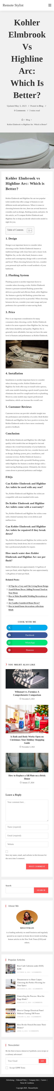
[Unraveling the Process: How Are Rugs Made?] (10, 999)
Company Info (34, 1080)
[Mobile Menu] (49, 5)
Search (8, 886)
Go (42, 1061)
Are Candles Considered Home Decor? (24, 603)
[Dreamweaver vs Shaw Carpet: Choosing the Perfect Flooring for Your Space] (10, 984)
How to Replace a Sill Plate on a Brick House (27, 777)
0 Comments (19, 110)
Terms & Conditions (27, 1083)
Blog (41, 106)
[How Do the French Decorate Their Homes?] (10, 1028)
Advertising (10, 1080)
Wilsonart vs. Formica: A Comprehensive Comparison (27, 693)
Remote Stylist (13, 5)
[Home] (22, 120)
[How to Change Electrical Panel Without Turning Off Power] (10, 1013)
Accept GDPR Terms (17, 1068)
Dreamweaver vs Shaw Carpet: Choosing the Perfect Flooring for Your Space (31, 982)
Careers (43, 1080)
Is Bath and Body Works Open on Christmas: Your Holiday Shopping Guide (27, 739)
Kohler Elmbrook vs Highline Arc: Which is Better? (27, 124)
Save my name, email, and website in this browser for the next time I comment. (26, 856)
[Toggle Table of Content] (28, 230)
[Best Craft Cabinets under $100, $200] (10, 969)
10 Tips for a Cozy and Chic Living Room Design (28, 586)
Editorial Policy (21, 1080)
